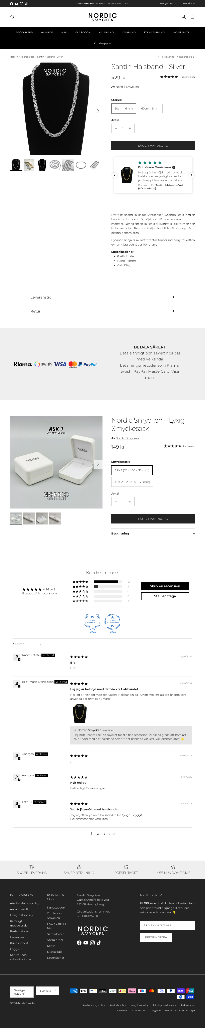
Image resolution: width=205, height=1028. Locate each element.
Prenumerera (156, 937)
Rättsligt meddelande (165, 1005)
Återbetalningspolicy (24, 903)
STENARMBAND (154, 32)
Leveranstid (40, 297)
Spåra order (55, 940)
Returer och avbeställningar (180, 1010)
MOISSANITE (181, 32)
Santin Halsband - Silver (50, 56)
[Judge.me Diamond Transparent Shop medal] (113, 622)
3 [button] (104, 833)
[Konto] (183, 17)
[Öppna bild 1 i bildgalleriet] (56, 109)
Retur (35, 311)
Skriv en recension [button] (165, 586)
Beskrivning (120, 533)
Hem (13, 56)
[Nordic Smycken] (102, 17)
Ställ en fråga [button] (165, 596)
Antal (115, 120)
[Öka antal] (130, 128)
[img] (78, 657)
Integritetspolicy (21, 915)
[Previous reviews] (114, 175)
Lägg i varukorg (153, 145)
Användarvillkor (21, 909)
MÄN (64, 32)
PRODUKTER (24, 32)
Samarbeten (55, 934)
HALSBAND (106, 32)
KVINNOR (46, 32)
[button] (153, 175)
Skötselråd (54, 951)
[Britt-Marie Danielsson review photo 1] (79, 713)
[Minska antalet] (115, 128)
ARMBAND (129, 32)
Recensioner (55, 957)
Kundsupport (102, 43)
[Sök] (12, 17)
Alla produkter (26, 56)
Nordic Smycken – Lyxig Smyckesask (148, 424)
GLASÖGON (83, 32)
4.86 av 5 (49, 589)
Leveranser (17, 937)
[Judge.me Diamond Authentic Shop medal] (92, 622)
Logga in (16, 949)
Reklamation (19, 931)
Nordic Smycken (127, 87)
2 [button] (98, 833)
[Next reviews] (191, 175)
